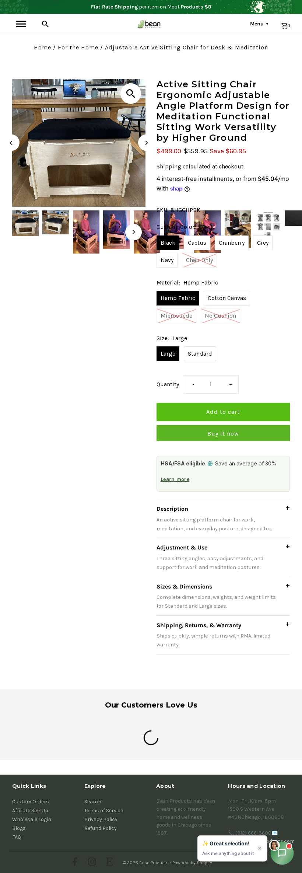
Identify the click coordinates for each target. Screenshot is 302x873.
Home (42, 47)
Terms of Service (103, 810)
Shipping (169, 166)
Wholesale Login (31, 819)
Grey (262, 242)
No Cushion (220, 315)
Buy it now (223, 433)
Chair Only (199, 259)
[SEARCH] (45, 24)
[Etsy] (108, 863)
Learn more (175, 479)
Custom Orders (30, 802)
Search (92, 802)
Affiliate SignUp (30, 810)
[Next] (146, 143)
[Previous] (11, 143)
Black (168, 242)
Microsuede (176, 315)
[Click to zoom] (130, 93)
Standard (200, 353)
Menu (259, 24)
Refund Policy (100, 828)
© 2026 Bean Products (146, 862)
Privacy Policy (100, 819)
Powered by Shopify (192, 862)
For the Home (78, 47)
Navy (167, 259)
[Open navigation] (21, 24)
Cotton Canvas (227, 297)
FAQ (16, 837)
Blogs (19, 828)
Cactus (197, 242)
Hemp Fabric (178, 297)
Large (168, 353)
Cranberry (232, 242)
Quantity (168, 384)
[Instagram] (91, 863)
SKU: (163, 209)
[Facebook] (74, 863)
